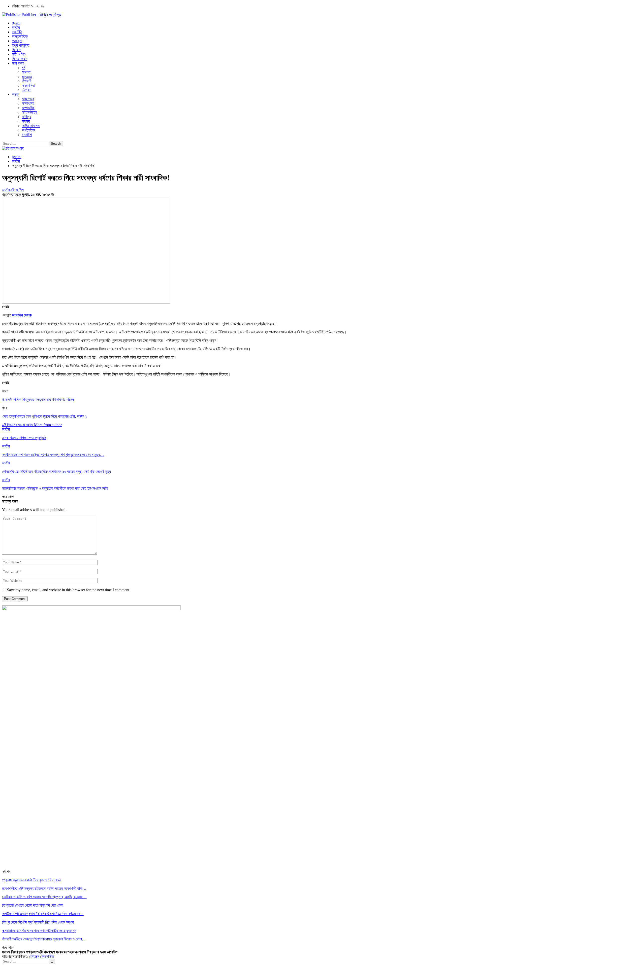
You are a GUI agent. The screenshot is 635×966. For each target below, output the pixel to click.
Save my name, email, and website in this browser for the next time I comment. (68, 590)
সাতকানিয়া (28, 85)
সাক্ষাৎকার (28, 103)
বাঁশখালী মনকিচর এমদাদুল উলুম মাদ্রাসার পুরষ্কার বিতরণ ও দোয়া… (44, 939)
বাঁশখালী (26, 81)
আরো (15, 94)
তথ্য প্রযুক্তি (20, 45)
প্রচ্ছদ (16, 23)
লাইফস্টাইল (29, 112)
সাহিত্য (26, 117)
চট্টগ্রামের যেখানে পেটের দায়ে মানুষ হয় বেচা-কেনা (32, 905)
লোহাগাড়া (28, 99)
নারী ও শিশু (19, 54)
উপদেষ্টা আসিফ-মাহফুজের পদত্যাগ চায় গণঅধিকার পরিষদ (38, 399)
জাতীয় (16, 27)
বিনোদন (16, 50)
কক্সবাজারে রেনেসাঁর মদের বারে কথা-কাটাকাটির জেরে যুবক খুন (39, 931)
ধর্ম (23, 68)
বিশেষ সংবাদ (19, 59)
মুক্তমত (27, 76)
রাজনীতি (17, 32)
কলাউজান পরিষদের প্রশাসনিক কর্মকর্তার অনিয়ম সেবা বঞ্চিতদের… (43, 914)
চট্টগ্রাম (26, 90)
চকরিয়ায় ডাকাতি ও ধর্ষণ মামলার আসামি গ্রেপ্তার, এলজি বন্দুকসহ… (44, 897)
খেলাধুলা (17, 41)
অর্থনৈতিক (28, 130)
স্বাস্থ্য (26, 121)
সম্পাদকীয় (28, 108)
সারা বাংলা (18, 63)
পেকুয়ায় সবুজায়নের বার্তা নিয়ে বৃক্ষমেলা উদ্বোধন (31, 880)
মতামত (26, 72)
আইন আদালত (31, 126)
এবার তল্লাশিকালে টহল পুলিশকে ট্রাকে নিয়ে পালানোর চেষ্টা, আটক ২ (44, 416)
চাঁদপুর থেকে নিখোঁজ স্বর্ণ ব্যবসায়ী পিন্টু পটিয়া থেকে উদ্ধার (38, 922)
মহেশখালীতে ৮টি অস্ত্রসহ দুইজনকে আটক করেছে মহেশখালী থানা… (44, 888)
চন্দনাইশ (27, 135)
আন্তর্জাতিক (20, 36)
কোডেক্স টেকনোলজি (41, 956)
